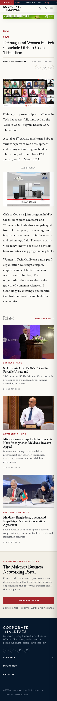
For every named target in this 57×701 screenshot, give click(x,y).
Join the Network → (28, 600)
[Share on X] (38, 67)
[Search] (45, 8)
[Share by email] (44, 67)
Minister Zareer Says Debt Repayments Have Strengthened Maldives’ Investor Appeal (27, 443)
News (6, 31)
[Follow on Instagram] (19, 650)
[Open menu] (51, 8)
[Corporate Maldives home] (12, 8)
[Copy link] (51, 67)
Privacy (9, 695)
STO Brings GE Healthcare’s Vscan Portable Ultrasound (25, 370)
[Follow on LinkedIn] (26, 650)
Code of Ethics (21, 695)
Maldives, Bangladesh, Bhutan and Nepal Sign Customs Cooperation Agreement (24, 521)
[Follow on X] (13, 650)
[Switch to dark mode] (40, 8)
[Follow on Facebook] (6, 650)
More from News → (44, 319)
